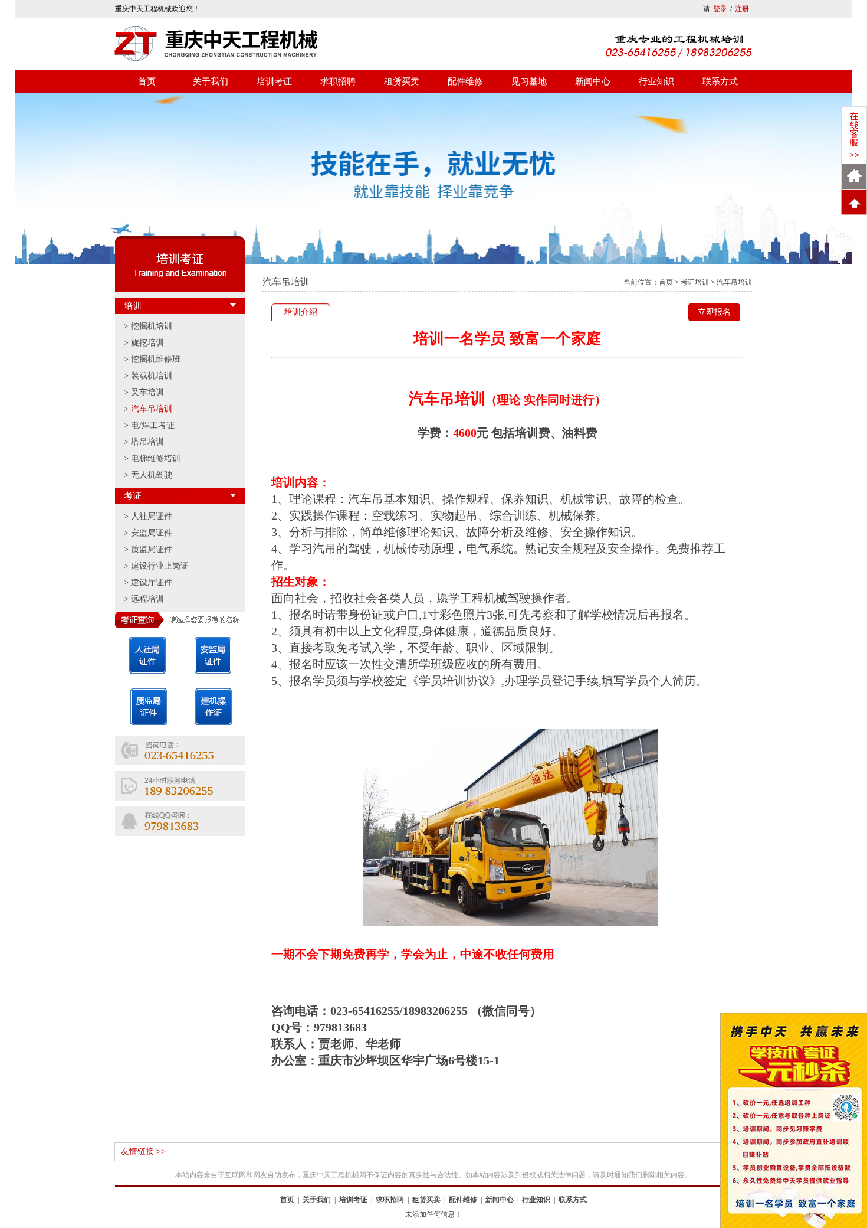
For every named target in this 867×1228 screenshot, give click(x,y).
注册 (742, 9)
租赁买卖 (401, 81)
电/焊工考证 (153, 425)
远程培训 (147, 599)
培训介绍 (300, 312)
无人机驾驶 (151, 475)
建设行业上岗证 (160, 565)
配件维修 (465, 81)
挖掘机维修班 (155, 359)
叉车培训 (147, 392)
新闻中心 (592, 81)
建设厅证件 (151, 582)
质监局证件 (151, 549)
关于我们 (210, 81)
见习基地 (529, 81)
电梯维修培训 (155, 458)
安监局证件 (151, 532)
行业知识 (656, 81)
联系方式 (720, 81)
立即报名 (714, 312)
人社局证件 (151, 516)
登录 (720, 9)
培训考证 (274, 81)
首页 (147, 81)
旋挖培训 (147, 342)
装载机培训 (151, 375)
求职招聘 (338, 81)
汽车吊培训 (151, 408)
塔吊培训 (147, 441)
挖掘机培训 (151, 326)
